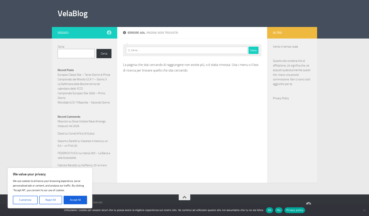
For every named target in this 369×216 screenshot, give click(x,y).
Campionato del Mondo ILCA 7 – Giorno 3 (82, 79)
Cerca (61, 46)
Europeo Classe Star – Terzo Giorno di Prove (84, 74)
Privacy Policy (281, 98)
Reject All (50, 200)
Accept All (75, 200)
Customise (25, 200)
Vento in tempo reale (285, 46)
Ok (269, 210)
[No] (364, 210)
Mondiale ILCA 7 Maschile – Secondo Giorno (84, 102)
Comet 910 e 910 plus (81, 133)
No (279, 210)
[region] (50, 188)
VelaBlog (72, 13)
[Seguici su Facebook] (109, 32)
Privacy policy (294, 210)
